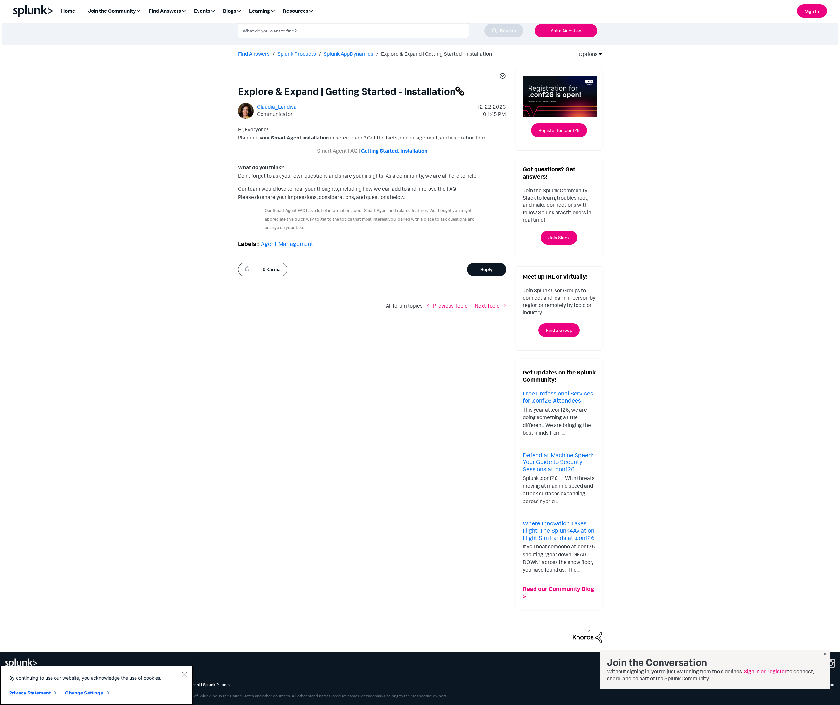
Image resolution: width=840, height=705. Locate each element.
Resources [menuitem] (295, 11)
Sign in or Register (765, 671)
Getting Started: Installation (394, 150)
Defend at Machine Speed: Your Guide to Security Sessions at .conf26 (558, 462)
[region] (96, 685)
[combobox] (380, 30)
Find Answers (254, 54)
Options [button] (586, 54)
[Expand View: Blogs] (239, 10)
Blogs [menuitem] (229, 11)
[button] (501, 77)
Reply (486, 269)
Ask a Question (566, 30)
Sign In (812, 11)
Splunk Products (296, 54)
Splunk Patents (216, 684)
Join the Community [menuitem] (112, 11)
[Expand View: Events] (213, 10)
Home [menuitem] (68, 11)
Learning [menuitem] (259, 11)
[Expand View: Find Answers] (183, 10)
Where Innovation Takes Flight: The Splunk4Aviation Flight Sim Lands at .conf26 (559, 530)
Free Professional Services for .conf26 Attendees (558, 397)
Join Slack (559, 237)
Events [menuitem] (202, 11)
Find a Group (559, 330)
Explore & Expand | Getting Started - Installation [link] (436, 54)
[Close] (184, 674)
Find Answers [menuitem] (165, 11)
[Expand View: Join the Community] (138, 10)
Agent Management (287, 243)
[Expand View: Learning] (272, 10)
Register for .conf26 (558, 130)
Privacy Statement (30, 692)
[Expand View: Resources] (311, 10)
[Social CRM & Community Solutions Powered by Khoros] (587, 635)
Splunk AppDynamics (348, 54)
